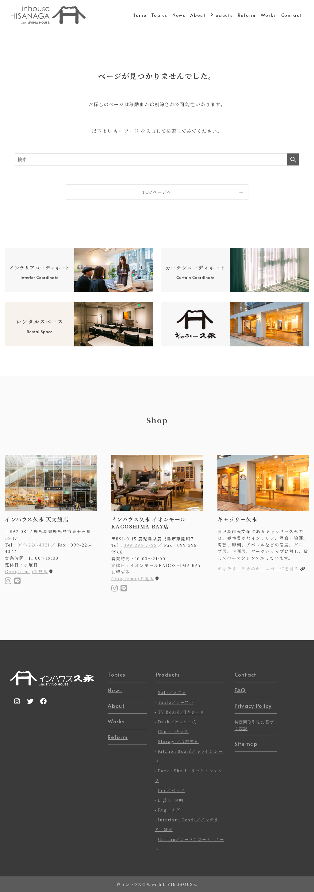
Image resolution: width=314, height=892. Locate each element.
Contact (246, 674)
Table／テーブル (175, 702)
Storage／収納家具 (178, 741)
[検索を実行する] (293, 159)
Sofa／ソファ (172, 692)
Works (116, 721)
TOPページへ (157, 192)
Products (168, 674)
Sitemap (246, 743)
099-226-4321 (33, 545)
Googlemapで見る (26, 571)
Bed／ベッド (171, 790)
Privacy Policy (253, 705)
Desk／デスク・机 (177, 722)
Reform (118, 737)
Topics (116, 674)
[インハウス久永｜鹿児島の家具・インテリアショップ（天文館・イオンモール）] (48, 15)
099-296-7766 (140, 545)
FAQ (240, 690)
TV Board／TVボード (181, 712)
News (115, 690)
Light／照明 (171, 800)
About (116, 705)
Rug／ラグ (169, 810)
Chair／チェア (173, 731)
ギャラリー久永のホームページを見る (258, 568)
